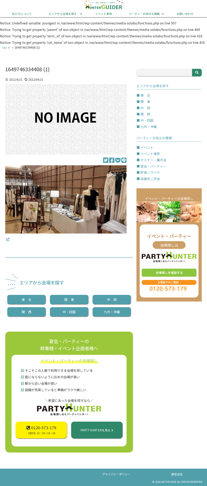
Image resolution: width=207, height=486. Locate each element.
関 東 (69, 299)
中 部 (112, 299)
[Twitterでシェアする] (105, 159)
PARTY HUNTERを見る (95, 430)
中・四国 (69, 311)
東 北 (26, 299)
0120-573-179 (41, 430)
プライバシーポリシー (116, 474)
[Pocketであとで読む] (117, 159)
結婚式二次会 (150, 178)
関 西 (26, 311)
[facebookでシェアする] (111, 159)
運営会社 (177, 474)
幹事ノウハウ (150, 172)
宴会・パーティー (153, 166)
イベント (146, 147)
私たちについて (22, 14)
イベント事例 (103, 14)
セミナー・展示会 (153, 159)
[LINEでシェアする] (124, 159)
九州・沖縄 (112, 311)
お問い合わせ (184, 14)
